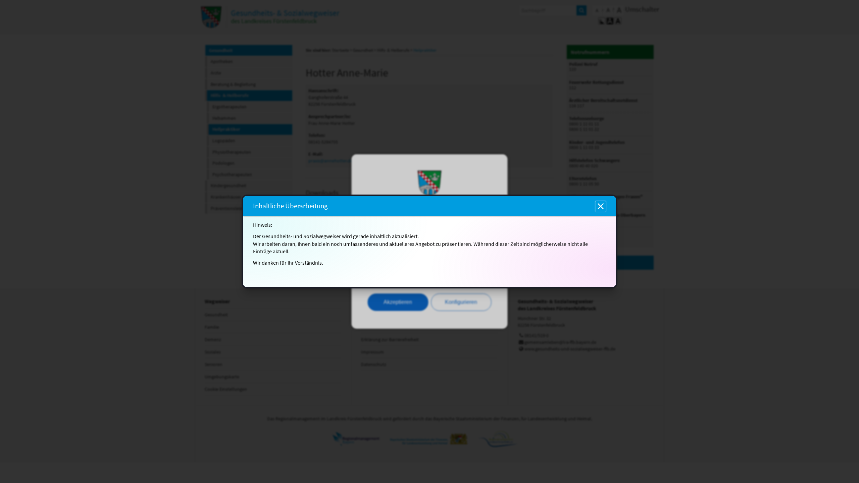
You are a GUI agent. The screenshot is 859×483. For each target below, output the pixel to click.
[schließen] (600, 206)
